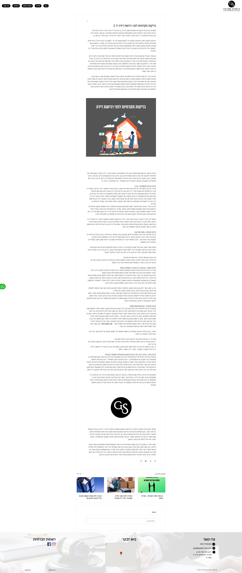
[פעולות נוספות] (87, 21)
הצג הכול (79, 474)
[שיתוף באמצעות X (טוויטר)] (150, 461)
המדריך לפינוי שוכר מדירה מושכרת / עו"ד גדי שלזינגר (123, 497)
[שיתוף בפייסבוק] (155, 461)
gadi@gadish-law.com (202, 548)
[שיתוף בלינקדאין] (146, 461)
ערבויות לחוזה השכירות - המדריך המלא (152, 497)
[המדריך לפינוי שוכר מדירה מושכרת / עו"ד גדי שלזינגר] (121, 484)
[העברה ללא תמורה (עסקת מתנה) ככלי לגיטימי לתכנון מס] (90, 484)
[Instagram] (54, 544)
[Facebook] (49, 544)
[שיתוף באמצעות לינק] (141, 461)
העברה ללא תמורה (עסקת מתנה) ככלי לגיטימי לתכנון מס (90, 497)
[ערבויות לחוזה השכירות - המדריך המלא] (151, 484)
